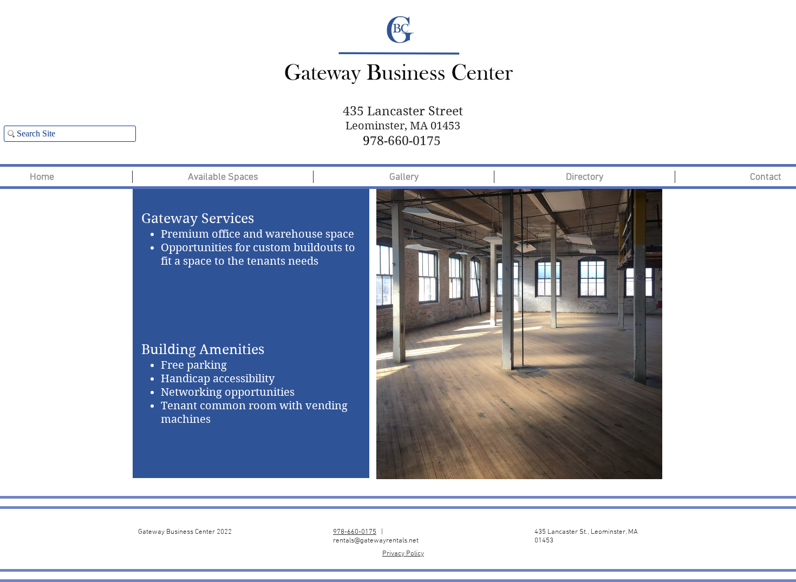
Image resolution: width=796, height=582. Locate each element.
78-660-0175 (402, 140)
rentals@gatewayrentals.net (376, 541)
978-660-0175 (354, 532)
